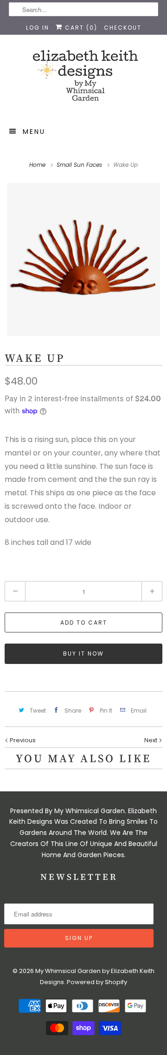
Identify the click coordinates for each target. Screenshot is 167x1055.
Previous (22, 740)
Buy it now (83, 653)
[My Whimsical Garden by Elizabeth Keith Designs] (83, 80)
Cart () (80, 28)
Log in (37, 28)
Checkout (122, 28)
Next (151, 740)
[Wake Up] (83, 259)
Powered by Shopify (97, 982)
